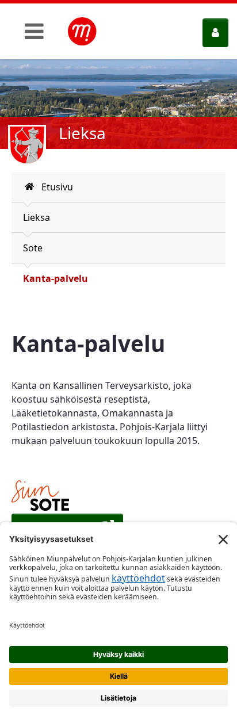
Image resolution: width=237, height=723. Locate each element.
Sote (33, 248)
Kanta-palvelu (55, 278)
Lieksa (36, 217)
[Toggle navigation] (34, 31)
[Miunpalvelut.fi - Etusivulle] (82, 31)
